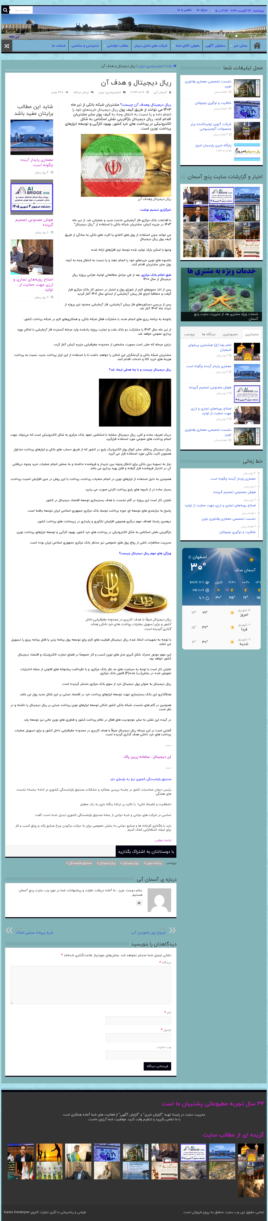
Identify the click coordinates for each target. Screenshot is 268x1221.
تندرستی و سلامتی (85, 45)
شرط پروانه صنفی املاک (34, 930)
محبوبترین (230, 334)
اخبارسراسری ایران (150, 66)
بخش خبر (240, 45)
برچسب (189, 334)
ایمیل (166, 1030)
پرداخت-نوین (153, 863)
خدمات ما (59, 45)
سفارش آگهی (215, 45)
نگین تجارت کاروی (43, 1212)
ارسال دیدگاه (81, 92)
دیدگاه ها (208, 334)
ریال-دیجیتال (107, 863)
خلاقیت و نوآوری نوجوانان (213, 103)
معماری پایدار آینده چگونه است (36, 162)
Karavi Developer (16, 1212)
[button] (197, 590)
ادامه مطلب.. (158, 840)
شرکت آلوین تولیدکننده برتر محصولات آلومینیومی (211, 126)
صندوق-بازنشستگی (80, 863)
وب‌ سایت (164, 1047)
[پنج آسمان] (134, 27)
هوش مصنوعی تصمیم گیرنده (34, 222)
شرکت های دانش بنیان (151, 45)
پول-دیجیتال (130, 863)
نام (167, 1012)
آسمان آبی (160, 92)
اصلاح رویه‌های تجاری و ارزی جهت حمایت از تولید (33, 285)
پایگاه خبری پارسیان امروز (213, 145)
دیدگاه (165, 962)
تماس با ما (184, 10)
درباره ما (202, 10)
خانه (257, 45)
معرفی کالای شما (188, 45)
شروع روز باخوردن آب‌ (148, 930)
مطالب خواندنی (118, 45)
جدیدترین (252, 334)
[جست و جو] (5, 10)
